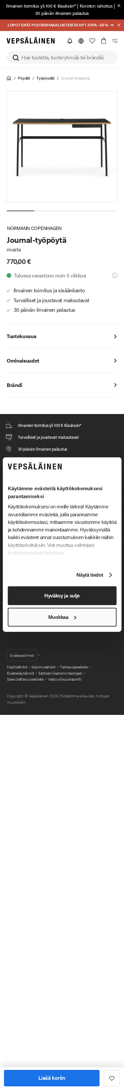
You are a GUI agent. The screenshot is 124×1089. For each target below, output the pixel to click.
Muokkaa (58, 617)
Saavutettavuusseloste (25, 679)
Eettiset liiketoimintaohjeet (60, 673)
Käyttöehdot (17, 667)
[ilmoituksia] (69, 41)
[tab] (20, 210)
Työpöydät (45, 78)
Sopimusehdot (43, 667)
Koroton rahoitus (96, 5)
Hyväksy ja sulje (62, 595)
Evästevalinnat (22, 655)
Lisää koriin (51, 1077)
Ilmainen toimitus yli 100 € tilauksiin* (41, 5)
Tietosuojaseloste (74, 667)
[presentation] (62, 146)
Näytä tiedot (89, 575)
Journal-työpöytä (75, 78)
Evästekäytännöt (20, 673)
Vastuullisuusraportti (65, 679)
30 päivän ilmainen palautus (62, 13)
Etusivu (9, 78)
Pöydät (24, 78)
